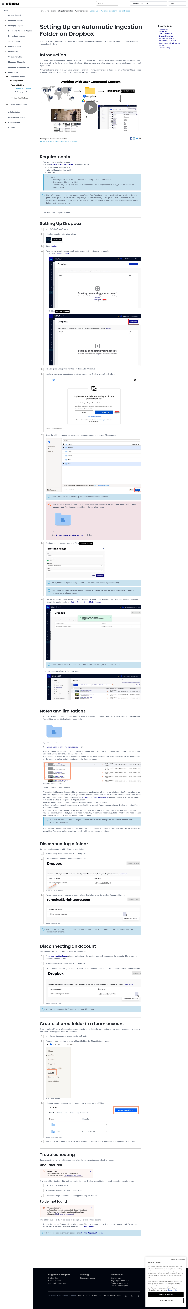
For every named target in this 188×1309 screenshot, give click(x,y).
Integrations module (65, 11)
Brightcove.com (117, 1278)
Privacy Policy (172, 1290)
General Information (16, 117)
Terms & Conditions (93, 1295)
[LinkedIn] (126, 1295)
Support (11, 128)
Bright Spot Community (120, 1281)
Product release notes (119, 1283)
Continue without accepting (177, 1259)
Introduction (163, 29)
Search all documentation (58, 1283)
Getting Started (14, 15)
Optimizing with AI (15, 57)
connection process (86, 1227)
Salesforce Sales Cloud (18, 105)
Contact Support (54, 1281)
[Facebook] (138, 1295)
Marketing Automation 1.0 (18, 67)
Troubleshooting (164, 48)
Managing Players (15, 26)
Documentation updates (120, 1286)
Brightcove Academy (88, 1278)
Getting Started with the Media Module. (86, 602)
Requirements (163, 31)
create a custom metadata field (62, 165)
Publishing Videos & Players (20, 31)
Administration (14, 112)
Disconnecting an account (167, 41)
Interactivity (13, 52)
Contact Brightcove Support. (92, 1233)
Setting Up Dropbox (165, 33)
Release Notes (14, 122)
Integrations (13, 72)
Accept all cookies (166, 1294)
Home (5, 10)
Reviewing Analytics (16, 36)
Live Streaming (14, 46)
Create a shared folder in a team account (71, 535)
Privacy (81, 1295)
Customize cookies (166, 1300)
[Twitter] (132, 1295)
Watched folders (81, 11)
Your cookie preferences (112, 1295)
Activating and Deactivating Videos (94, 797)
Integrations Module (17, 76)
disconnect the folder (58, 956)
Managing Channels (16, 62)
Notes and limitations (166, 36)
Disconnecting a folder (166, 38)
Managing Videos (15, 20)
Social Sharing (14, 41)
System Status (53, 1278)
